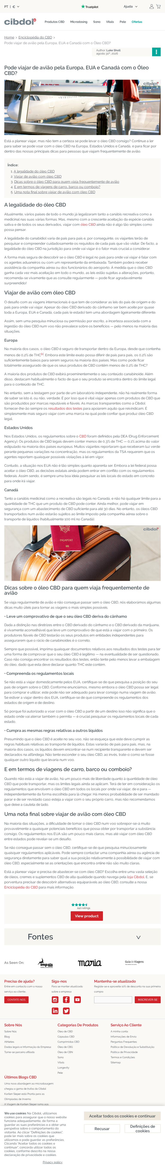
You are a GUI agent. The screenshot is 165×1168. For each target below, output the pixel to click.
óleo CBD (88, 224)
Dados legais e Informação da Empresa (27, 1046)
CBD (82, 436)
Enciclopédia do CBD (21, 887)
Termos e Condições (123, 1057)
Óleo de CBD (65, 1031)
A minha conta (119, 1031)
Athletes (9, 1041)
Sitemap (116, 1062)
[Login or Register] (151, 6)
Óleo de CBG (65, 1046)
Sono (61, 1057)
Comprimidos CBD (68, 1041)
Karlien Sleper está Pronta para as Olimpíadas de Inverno (24, 1096)
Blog (7, 1036)
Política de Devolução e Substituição (132, 1046)
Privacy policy (53, 1162)
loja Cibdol (135, 877)
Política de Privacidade (124, 1052)
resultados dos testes (65, 408)
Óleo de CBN (65, 1052)
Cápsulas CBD (66, 1036)
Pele (60, 1072)
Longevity (63, 1067)
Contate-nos (16, 999)
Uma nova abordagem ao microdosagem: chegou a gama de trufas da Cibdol (29, 1086)
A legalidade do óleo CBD (34, 171)
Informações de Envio (123, 1036)
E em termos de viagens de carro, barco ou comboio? (57, 187)
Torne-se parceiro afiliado (19, 1052)
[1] (42, 354)
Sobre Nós (10, 1031)
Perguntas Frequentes (124, 1041)
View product (87, 916)
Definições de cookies (142, 1128)
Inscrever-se (147, 999)
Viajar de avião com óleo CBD (37, 176)
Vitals (61, 1062)
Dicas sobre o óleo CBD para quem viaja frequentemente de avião (66, 182)
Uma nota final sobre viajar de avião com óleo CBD (54, 192)
